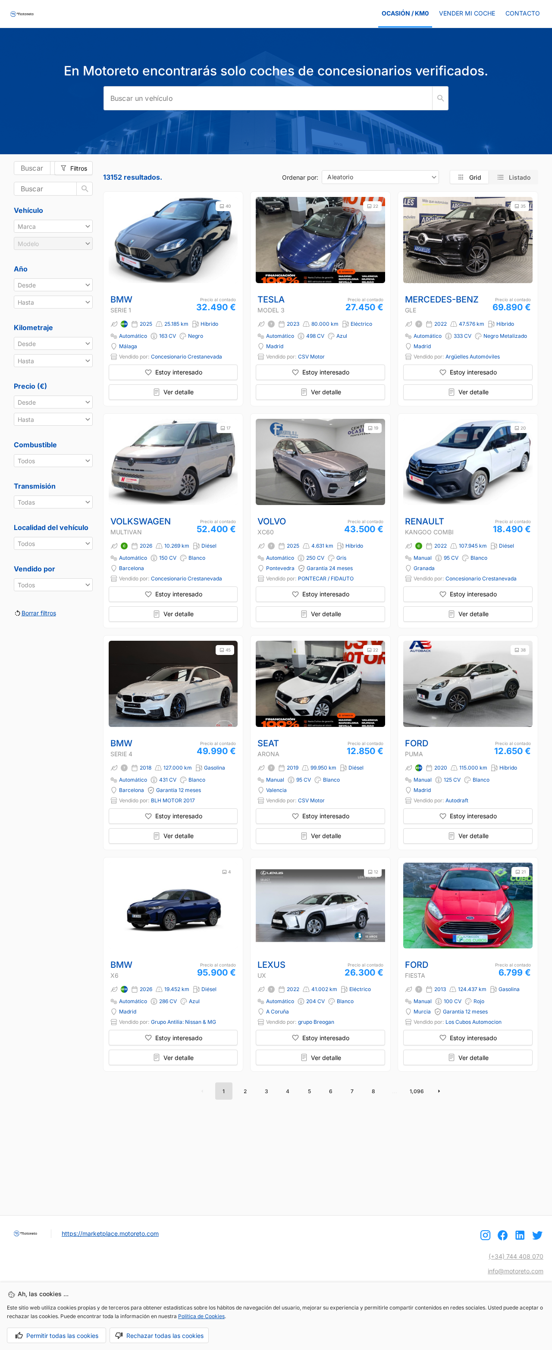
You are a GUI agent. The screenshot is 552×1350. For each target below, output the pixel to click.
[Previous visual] (119, 240)
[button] (53, 226)
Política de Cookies (201, 1316)
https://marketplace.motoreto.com (110, 1233)
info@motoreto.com (515, 1271)
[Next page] (439, 1091)
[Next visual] (227, 240)
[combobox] (380, 177)
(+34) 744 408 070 (516, 1256)
